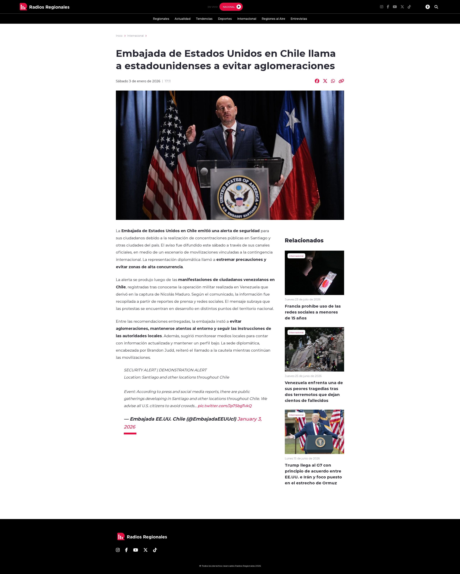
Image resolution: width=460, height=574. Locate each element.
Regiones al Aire (273, 18)
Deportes (225, 18)
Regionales (161, 18)
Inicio (119, 35)
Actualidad (182, 18)
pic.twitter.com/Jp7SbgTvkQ (225, 405)
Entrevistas (299, 18)
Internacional (246, 18)
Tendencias (204, 18)
